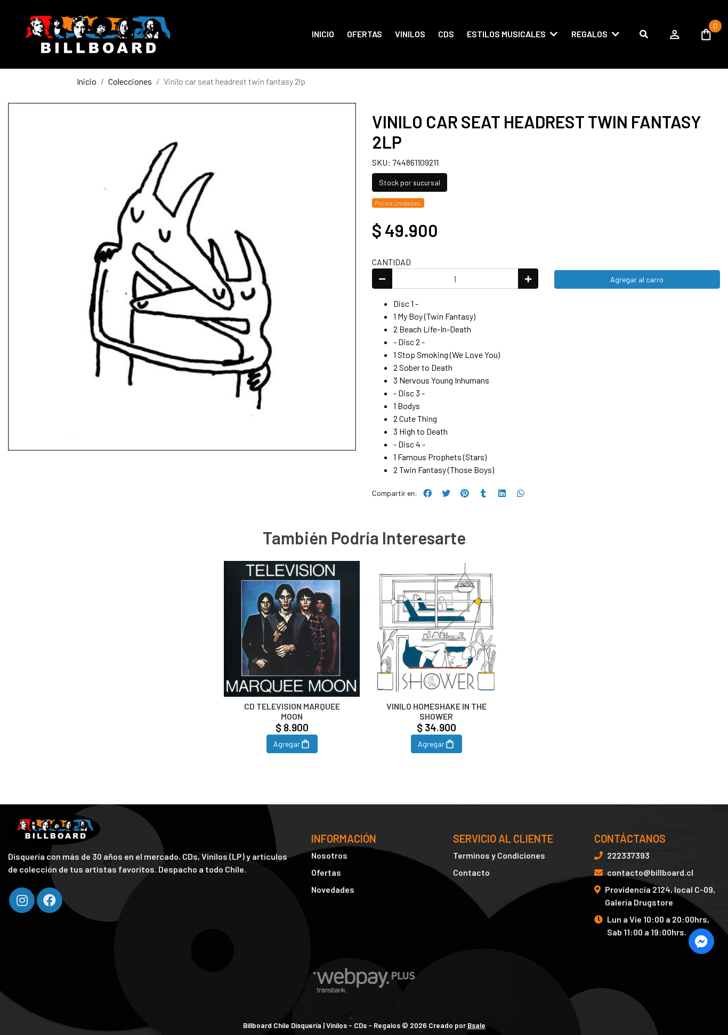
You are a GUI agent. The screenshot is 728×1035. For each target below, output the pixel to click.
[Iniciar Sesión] (675, 34)
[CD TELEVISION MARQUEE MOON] (292, 629)
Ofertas (364, 34)
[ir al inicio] (54, 829)
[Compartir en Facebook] (427, 493)
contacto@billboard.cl (650, 872)
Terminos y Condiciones (499, 855)
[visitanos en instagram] (22, 900)
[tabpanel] (292, 670)
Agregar (286, 743)
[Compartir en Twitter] (446, 493)
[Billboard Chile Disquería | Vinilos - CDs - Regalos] (96, 34)
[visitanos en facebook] (49, 900)
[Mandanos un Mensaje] (701, 941)
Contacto (471, 872)
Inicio (323, 34)
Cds (446, 34)
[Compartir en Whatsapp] (520, 493)
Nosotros (329, 855)
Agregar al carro (637, 279)
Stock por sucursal (409, 182)
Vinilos (410, 34)
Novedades (332, 889)
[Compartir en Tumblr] (483, 493)
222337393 (628, 855)
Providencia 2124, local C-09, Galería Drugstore (660, 895)
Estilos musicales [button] (506, 34)
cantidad (391, 262)
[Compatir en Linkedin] (502, 493)
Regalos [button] (589, 34)
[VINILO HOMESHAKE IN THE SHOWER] (436, 629)
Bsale (476, 1025)
